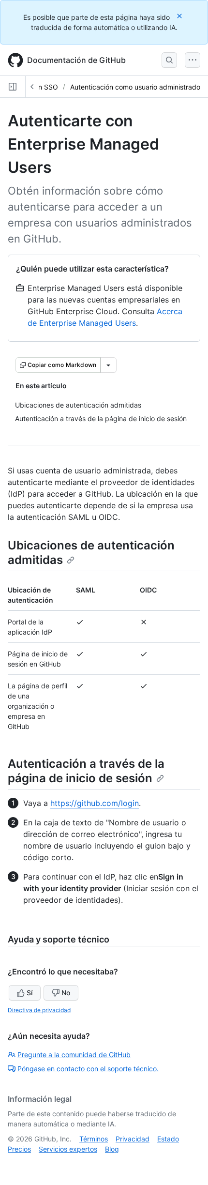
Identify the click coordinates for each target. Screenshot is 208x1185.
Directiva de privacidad (39, 1010)
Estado (168, 1139)
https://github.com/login (94, 803)
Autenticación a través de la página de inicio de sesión (86, 771)
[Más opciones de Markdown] (108, 365)
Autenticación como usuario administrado (135, 87)
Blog (112, 1149)
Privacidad (132, 1139)
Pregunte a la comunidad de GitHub (74, 1054)
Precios (19, 1149)
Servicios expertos (68, 1149)
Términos (93, 1139)
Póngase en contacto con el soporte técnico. (88, 1068)
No (65, 992)
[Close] (180, 15)
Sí (29, 992)
